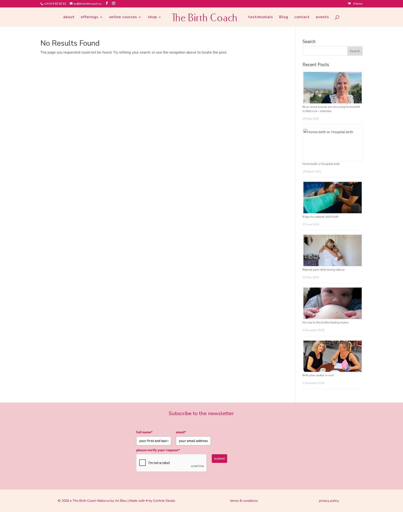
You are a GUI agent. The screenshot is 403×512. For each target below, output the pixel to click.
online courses (123, 17)
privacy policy (329, 500)
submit (219, 459)
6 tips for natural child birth (320, 217)
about (69, 17)
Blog (283, 17)
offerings (89, 17)
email (181, 432)
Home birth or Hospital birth (321, 164)
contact (302, 17)
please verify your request (158, 450)
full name (144, 432)
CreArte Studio (164, 500)
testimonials (260, 17)
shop (152, 17)
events (322, 17)
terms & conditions (244, 500)
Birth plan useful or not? (318, 375)
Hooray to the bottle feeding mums (325, 322)
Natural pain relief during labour (323, 269)
